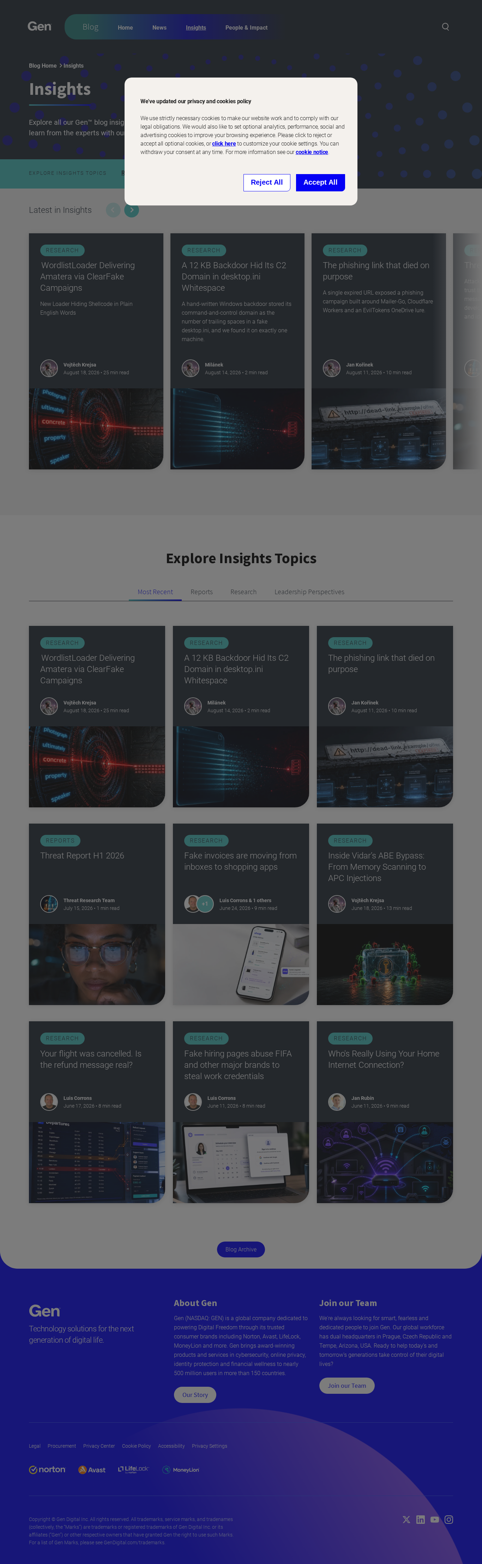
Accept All (320, 182)
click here (224, 143)
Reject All (267, 182)
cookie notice (312, 152)
